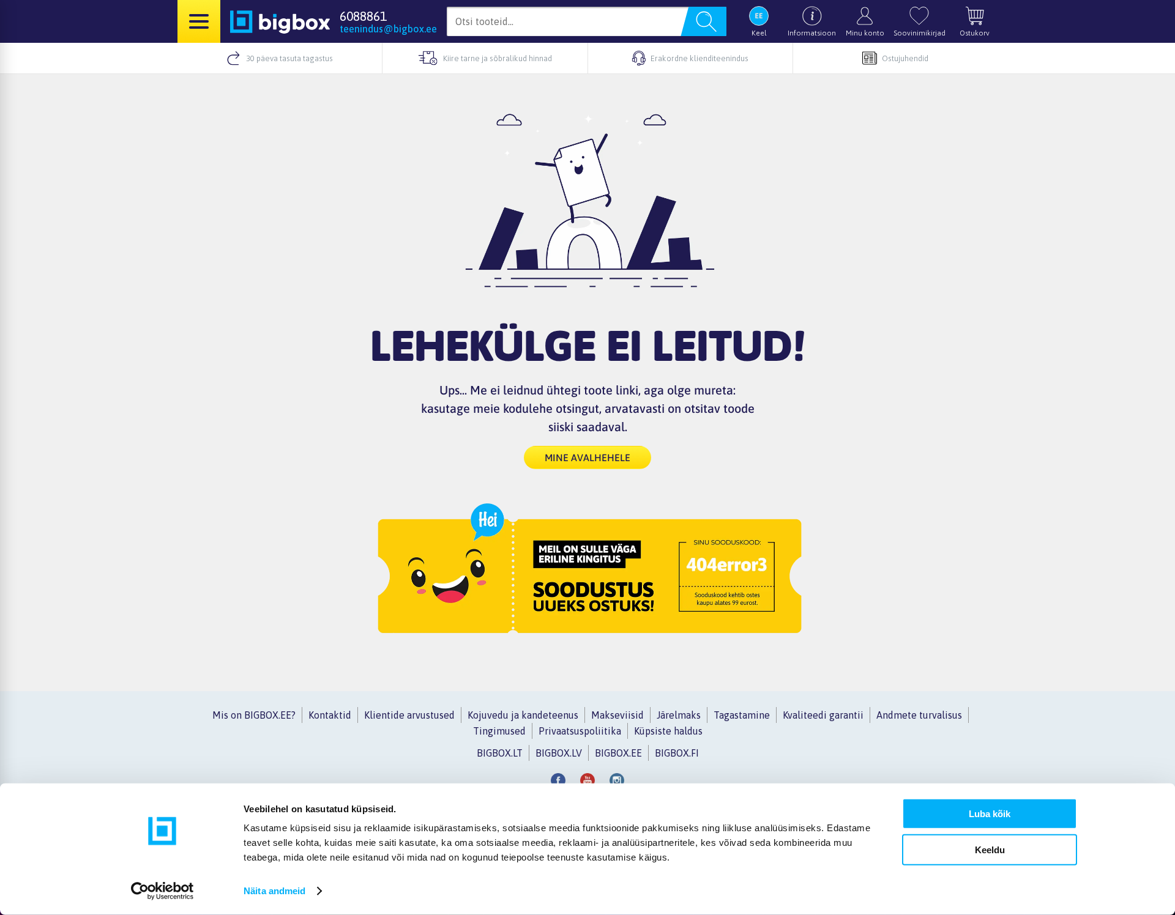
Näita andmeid (274, 891)
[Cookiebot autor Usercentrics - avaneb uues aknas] (162, 891)
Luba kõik (989, 814)
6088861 (363, 16)
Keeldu (990, 849)
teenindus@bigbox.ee (388, 28)
